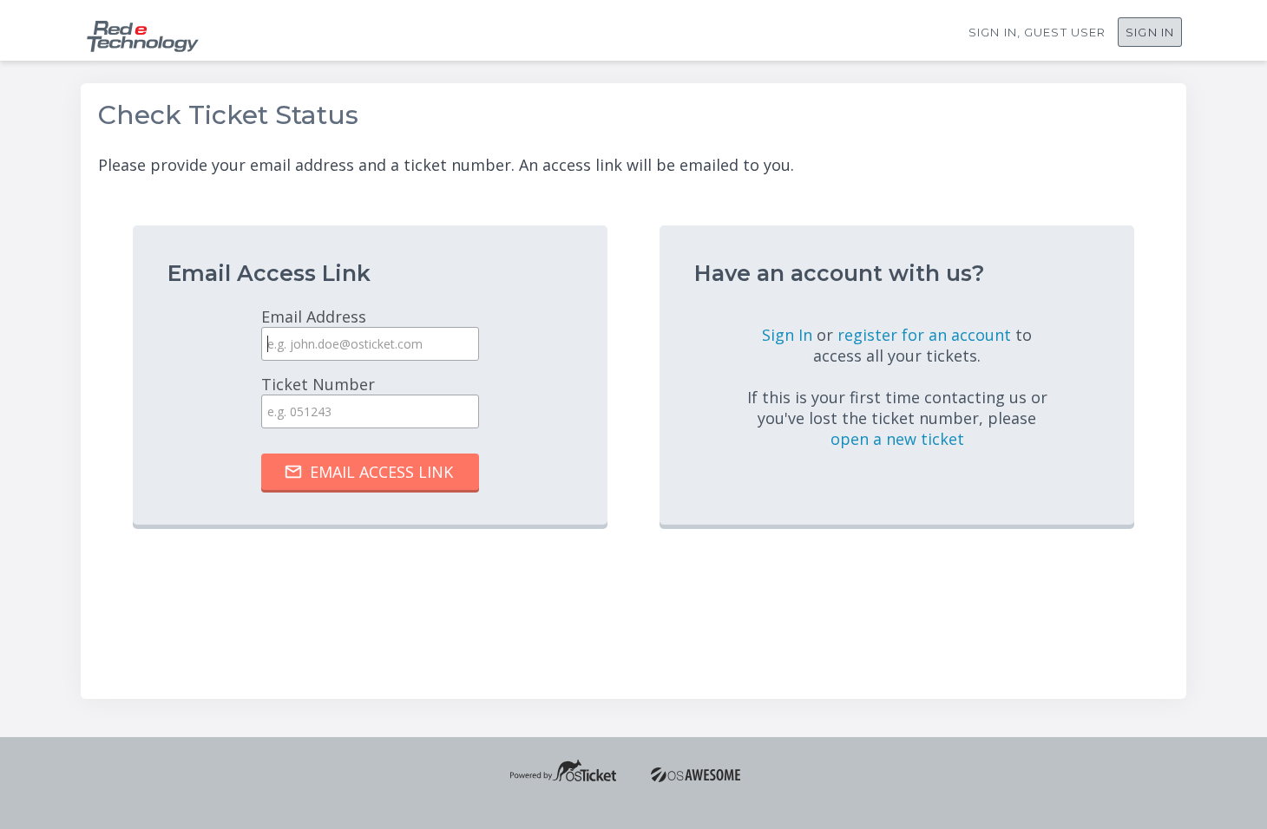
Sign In (1150, 32)
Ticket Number (318, 384)
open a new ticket (897, 438)
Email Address (313, 316)
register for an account (926, 334)
